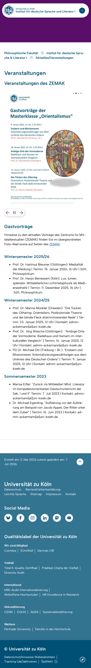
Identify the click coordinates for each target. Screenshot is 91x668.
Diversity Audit (14, 572)
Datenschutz (12, 489)
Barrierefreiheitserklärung (43, 489)
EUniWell (27, 550)
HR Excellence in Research (61, 594)
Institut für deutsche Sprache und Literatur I (45, 11)
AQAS (34, 612)
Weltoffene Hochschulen (21, 594)
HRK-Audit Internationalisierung (26, 590)
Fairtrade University (17, 629)
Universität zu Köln (32, 9)
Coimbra (10, 550)
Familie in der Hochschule (52, 629)
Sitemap (36, 494)
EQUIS (21, 612)
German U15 (45, 550)
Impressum (53, 494)
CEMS (8, 612)
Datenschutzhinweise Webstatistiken (29, 657)
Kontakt (71, 494)
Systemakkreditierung (57, 612)
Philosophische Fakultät (21, 53)
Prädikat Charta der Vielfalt (60, 568)
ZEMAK (54, 244)
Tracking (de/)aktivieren (20, 661)
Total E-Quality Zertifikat (20, 568)
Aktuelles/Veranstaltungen (54, 58)
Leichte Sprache (15, 494)
